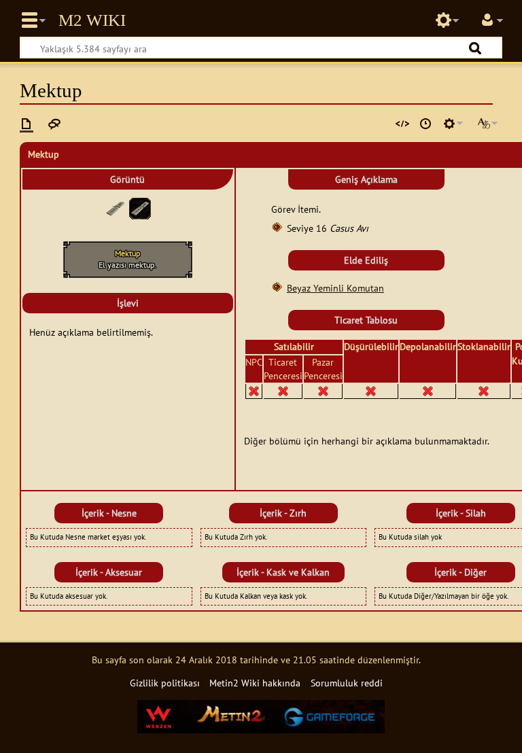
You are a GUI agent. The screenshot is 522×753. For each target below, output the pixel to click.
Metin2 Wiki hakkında (254, 682)
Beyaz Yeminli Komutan (335, 287)
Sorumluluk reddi (347, 682)
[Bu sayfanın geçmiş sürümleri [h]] (425, 123)
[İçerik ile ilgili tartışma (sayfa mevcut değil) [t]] (54, 123)
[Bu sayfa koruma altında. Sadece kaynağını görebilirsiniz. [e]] (402, 123)
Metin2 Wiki (92, 20)
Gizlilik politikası (165, 682)
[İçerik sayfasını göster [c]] (26, 123)
